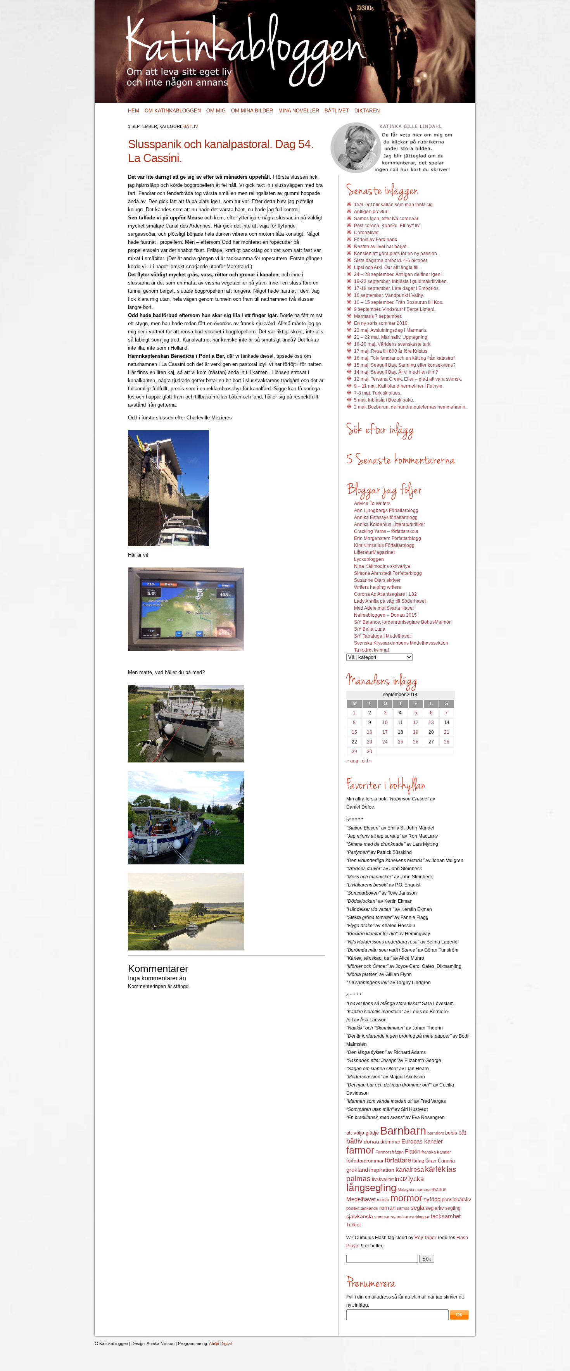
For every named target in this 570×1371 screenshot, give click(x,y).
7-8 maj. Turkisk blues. (377, 393)
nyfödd (431, 1199)
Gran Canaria (440, 1161)
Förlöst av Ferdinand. (376, 239)
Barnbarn (403, 1130)
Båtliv (190, 126)
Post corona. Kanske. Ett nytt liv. (387, 225)
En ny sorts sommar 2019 (381, 323)
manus (439, 1189)
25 (400, 742)
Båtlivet (337, 111)
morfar (383, 1199)
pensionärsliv (456, 1199)
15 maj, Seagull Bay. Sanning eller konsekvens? (405, 365)
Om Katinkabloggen (173, 111)
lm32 (401, 1179)
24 (385, 742)
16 (369, 732)
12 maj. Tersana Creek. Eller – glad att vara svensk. (408, 379)
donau (371, 1142)
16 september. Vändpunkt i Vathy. (389, 295)
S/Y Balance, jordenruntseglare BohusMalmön (403, 622)
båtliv (354, 1141)
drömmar (390, 1142)
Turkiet (353, 1225)
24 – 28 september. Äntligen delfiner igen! (398, 274)
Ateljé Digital (220, 1343)
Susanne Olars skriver (377, 580)
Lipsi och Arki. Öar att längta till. (387, 267)
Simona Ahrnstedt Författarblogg (388, 573)
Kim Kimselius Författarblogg (384, 545)
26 (415, 742)
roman (387, 1208)
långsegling (371, 1187)
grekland (357, 1170)
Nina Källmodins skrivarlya (382, 566)
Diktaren (367, 111)
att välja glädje (362, 1133)
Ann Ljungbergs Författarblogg (386, 510)
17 (385, 732)
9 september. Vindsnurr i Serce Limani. (394, 309)
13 (431, 722)
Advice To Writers (372, 503)
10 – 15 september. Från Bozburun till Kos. (398, 302)
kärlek (435, 1169)
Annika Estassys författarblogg (386, 517)
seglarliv (434, 1208)
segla (417, 1208)
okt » (367, 761)
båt (462, 1133)
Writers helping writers (377, 587)
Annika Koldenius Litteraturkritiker (389, 524)
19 (415, 732)
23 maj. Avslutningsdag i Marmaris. (390, 330)
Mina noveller (298, 111)
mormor (406, 1198)
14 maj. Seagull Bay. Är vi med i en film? (396, 372)
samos (403, 1208)
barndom (435, 1133)
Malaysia (405, 1189)
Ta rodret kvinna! (371, 650)
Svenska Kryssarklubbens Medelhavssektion (401, 643)
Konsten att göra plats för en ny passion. (396, 253)
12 (415, 722)
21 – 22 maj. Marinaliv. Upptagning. (391, 337)
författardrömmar (364, 1161)
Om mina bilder (252, 111)
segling (453, 1208)
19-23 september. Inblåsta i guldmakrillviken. (401, 281)
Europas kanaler (422, 1141)
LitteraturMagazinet (374, 552)
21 (446, 732)
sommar (382, 1216)
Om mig (216, 111)
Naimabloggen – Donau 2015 (385, 615)
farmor (360, 1150)
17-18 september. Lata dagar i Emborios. (397, 288)
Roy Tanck (426, 1237)
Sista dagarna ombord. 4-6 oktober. (391, 260)
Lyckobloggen (369, 559)
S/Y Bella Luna (369, 629)
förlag (418, 1161)
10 (385, 722)
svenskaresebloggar (410, 1216)
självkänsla (359, 1216)
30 (369, 751)
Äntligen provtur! (371, 211)
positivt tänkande (362, 1208)
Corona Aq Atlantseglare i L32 (385, 594)
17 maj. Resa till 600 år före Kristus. (391, 351)
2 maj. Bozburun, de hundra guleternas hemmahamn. (410, 407)
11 (400, 722)
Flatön (412, 1151)
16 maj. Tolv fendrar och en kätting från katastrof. (405, 358)
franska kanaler (436, 1152)
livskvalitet (383, 1179)
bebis (451, 1133)
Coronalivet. (367, 232)
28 (446, 742)
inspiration (381, 1170)
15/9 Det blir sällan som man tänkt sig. (394, 204)
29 (354, 751)
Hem (133, 111)
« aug (352, 761)
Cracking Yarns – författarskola (386, 531)
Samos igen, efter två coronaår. (386, 218)
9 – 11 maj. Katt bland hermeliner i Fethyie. (399, 386)
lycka (416, 1179)
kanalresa (410, 1169)
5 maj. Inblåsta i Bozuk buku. (384, 400)
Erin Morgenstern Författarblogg (387, 538)
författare (398, 1160)
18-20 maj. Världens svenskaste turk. (393, 344)
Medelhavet (361, 1199)
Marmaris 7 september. (378, 316)
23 (369, 742)
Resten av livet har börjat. (381, 246)
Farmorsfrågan (389, 1152)
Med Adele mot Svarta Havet (384, 608)
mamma (422, 1189)
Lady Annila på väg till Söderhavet (390, 601)
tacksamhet (446, 1216)
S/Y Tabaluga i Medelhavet (382, 636)
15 (354, 732)
